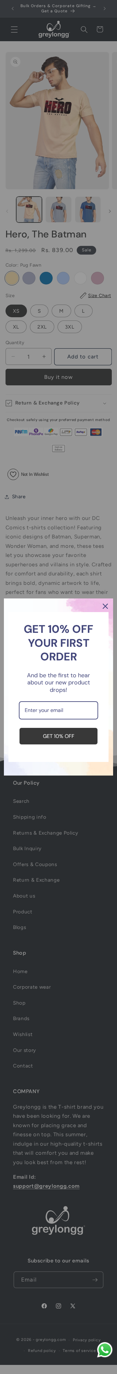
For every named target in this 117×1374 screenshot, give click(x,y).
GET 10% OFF (58, 736)
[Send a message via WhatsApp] (105, 1350)
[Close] (105, 606)
